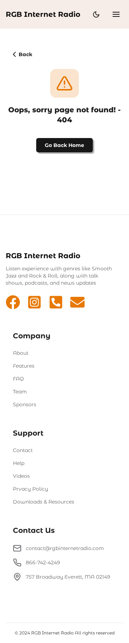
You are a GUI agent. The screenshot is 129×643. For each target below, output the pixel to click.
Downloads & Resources (43, 502)
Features (23, 366)
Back (25, 54)
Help (18, 463)
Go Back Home (64, 145)
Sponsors (24, 404)
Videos (21, 476)
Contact (23, 450)
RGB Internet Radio (43, 14)
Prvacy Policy (30, 489)
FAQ (18, 379)
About (20, 353)
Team (20, 391)
